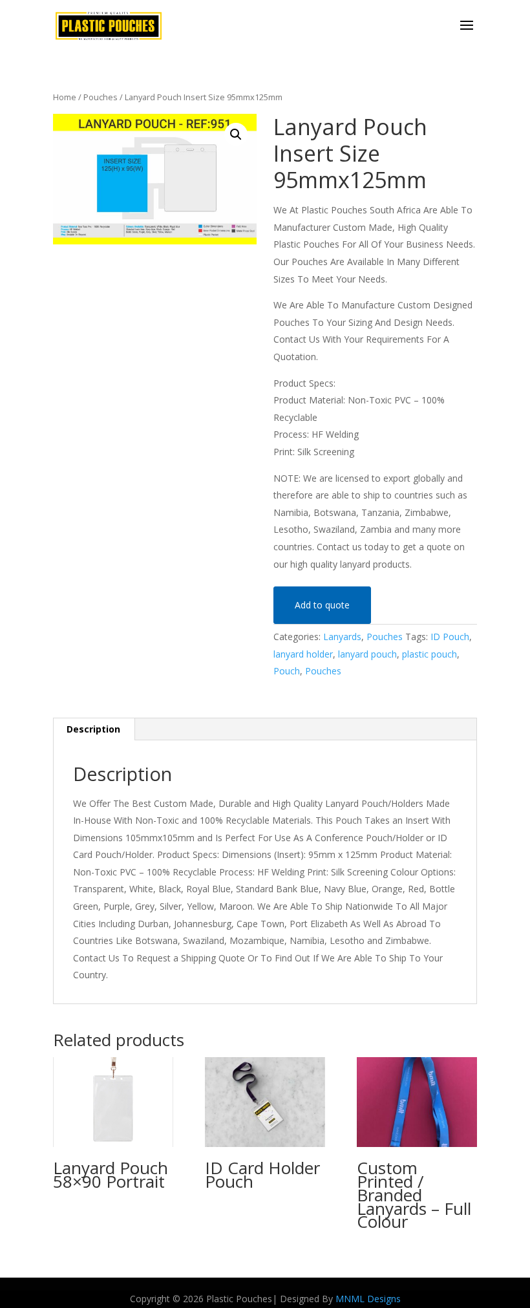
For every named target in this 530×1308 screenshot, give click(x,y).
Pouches (100, 97)
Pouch (286, 671)
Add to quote (322, 605)
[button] (236, 134)
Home (64, 97)
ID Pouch (449, 636)
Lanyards (342, 636)
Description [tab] (93, 729)
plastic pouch (429, 654)
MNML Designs (368, 1298)
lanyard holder (303, 654)
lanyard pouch (367, 654)
